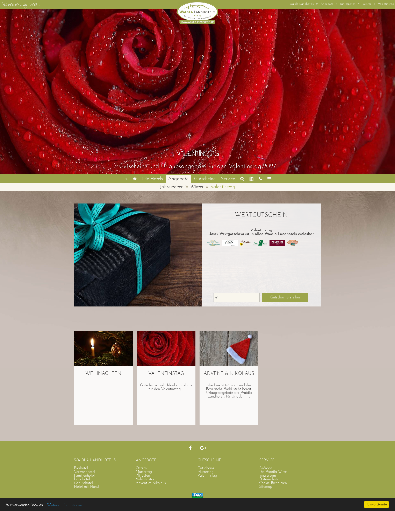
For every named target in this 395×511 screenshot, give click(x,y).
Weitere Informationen (64, 505)
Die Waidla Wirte (273, 472)
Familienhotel (84, 476)
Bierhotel (81, 468)
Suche (242, 178)
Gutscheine (205, 179)
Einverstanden (378, 504)
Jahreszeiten (172, 187)
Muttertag (144, 472)
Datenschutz (268, 479)
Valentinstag (207, 476)
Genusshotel (83, 483)
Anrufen (260, 178)
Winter (197, 187)
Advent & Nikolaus (151, 483)
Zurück (126, 178)
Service (228, 179)
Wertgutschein (261, 215)
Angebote (178, 179)
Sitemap (265, 487)
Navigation (269, 178)
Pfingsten (143, 476)
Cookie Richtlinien (273, 483)
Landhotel (82, 479)
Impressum (267, 476)
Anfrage (251, 178)
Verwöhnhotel (84, 472)
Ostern (141, 468)
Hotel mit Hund (86, 487)
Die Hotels (152, 179)
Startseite (135, 178)
